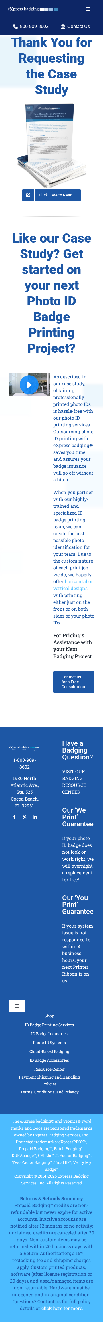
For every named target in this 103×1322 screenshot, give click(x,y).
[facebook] (14, 817)
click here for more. (62, 1308)
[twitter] (24, 817)
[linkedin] (35, 817)
